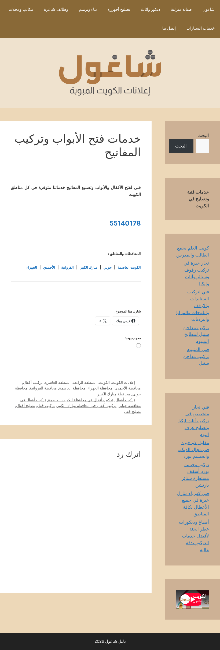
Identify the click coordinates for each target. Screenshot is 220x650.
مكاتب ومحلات (21, 9)
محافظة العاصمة (72, 388)
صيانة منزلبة (181, 9)
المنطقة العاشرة (58, 382)
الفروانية (67, 267)
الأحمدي (49, 267)
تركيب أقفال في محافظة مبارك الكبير (86, 405)
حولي (108, 267)
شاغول (209, 9)
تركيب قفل (46, 405)
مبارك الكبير (88, 267)
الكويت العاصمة (129, 267)
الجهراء (32, 267)
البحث (203, 135)
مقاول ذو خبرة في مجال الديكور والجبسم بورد (193, 449)
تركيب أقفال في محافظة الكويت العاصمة (80, 400)
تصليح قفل (132, 411)
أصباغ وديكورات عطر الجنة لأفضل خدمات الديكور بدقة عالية (194, 535)
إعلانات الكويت (123, 382)
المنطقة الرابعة (85, 382)
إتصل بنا (169, 28)
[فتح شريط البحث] (149, 28)
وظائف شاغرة (56, 9)
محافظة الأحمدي (128, 388)
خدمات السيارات (200, 28)
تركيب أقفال (33, 382)
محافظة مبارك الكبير (113, 394)
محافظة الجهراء (99, 388)
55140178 (125, 223)
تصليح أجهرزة (119, 9)
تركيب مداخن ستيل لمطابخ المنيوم (196, 334)
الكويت (104, 382)
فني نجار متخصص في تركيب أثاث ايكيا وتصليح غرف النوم (193, 420)
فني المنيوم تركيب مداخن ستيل (196, 356)
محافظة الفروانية (43, 388)
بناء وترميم (88, 9)
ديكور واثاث (150, 9)
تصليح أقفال (25, 405)
